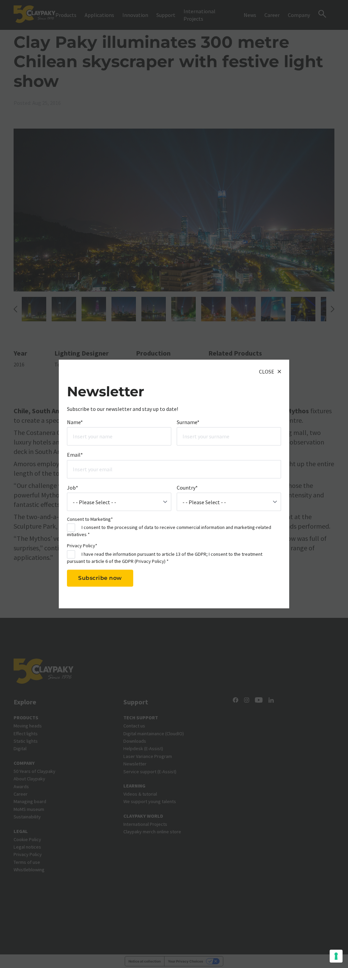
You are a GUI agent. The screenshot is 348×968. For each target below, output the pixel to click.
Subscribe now (100, 578)
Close (266, 371)
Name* (75, 422)
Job (72, 487)
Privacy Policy (150, 561)
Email (75, 454)
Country (187, 487)
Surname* (188, 422)
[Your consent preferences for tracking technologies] (336, 956)
